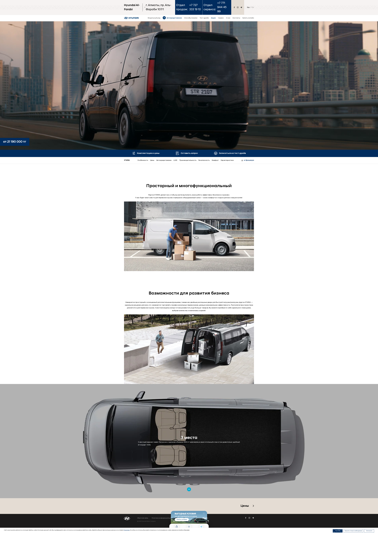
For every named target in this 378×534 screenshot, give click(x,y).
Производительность (188, 160)
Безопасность (204, 160)
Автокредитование (163, 160)
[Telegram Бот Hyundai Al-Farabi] (241, 7)
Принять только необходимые (353, 530)
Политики (127, 530)
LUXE (175, 160)
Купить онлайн (248, 18)
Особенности (143, 160)
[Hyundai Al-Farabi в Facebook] (234, 7)
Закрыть (204, 513)
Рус (253, 7)
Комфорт (215, 160)
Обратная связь (142, 518)
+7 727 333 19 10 (195, 7)
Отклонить (369, 530)
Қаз (248, 7)
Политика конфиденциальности (163, 518)
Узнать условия (182, 519)
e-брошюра (249, 160)
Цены (152, 160)
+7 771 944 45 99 (222, 7)
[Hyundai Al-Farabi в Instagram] (238, 7)
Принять (337, 530)
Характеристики (227, 160)
